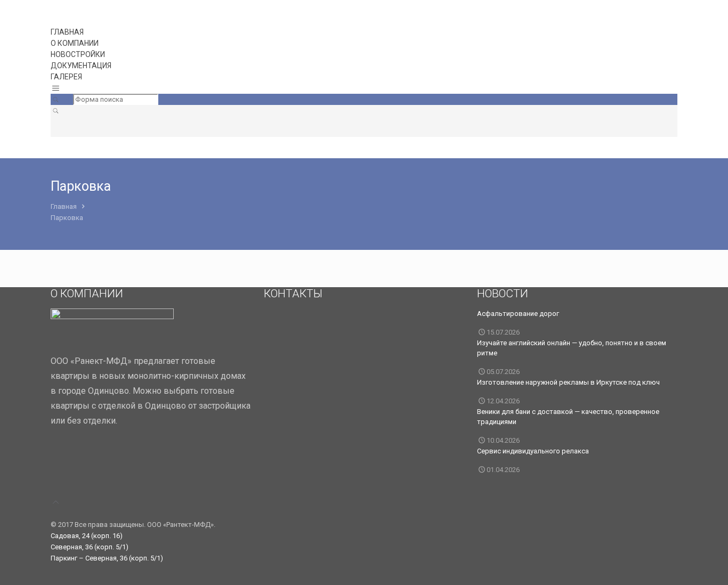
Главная (64, 206)
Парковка (67, 218)
